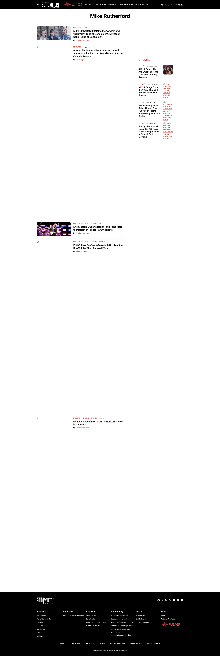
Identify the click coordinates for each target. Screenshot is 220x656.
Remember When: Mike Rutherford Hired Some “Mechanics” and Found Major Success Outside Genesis (98, 53)
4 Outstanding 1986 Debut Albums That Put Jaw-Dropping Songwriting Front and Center (149, 110)
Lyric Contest (91, 619)
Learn (138, 5)
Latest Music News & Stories (85, 223)
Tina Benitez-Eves (82, 40)
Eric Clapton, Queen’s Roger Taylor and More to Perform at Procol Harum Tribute (97, 228)
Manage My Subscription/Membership (121, 634)
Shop (131, 5)
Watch (145, 5)
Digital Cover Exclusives (45, 619)
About (63, 644)
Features (89, 5)
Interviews (40, 622)
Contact (90, 644)
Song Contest (91, 615)
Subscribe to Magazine (119, 615)
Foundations (141, 615)
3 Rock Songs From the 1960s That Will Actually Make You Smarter (148, 91)
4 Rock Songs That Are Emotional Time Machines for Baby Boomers (148, 73)
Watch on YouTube (168, 619)
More (163, 611)
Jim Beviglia (80, 60)
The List (142, 66)
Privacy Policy (153, 644)
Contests (112, 5)
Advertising (75, 644)
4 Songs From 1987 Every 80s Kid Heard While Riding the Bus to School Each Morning (149, 131)
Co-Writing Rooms (143, 622)
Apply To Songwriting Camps (122, 622)
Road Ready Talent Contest (96, 622)
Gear (38, 633)
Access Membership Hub (120, 629)
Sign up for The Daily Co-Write (73, 615)
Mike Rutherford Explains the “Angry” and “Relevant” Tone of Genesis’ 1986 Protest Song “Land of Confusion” (96, 34)
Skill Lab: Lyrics (141, 619)
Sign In (102, 644)
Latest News (100, 5)
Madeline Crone (81, 251)
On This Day (41, 629)
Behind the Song (43, 615)
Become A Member (117, 644)
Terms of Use (136, 644)
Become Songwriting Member (122, 626)
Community (123, 5)
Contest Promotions (94, 626)
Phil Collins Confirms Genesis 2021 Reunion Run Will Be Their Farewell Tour (98, 247)
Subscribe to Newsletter (120, 619)
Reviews (40, 636)
